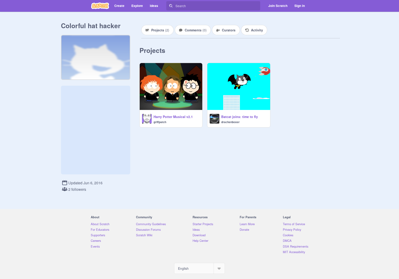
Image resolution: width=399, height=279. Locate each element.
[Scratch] (100, 6)
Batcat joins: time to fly (239, 116)
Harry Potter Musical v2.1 (173, 116)
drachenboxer (230, 122)
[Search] (170, 5)
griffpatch (160, 122)
